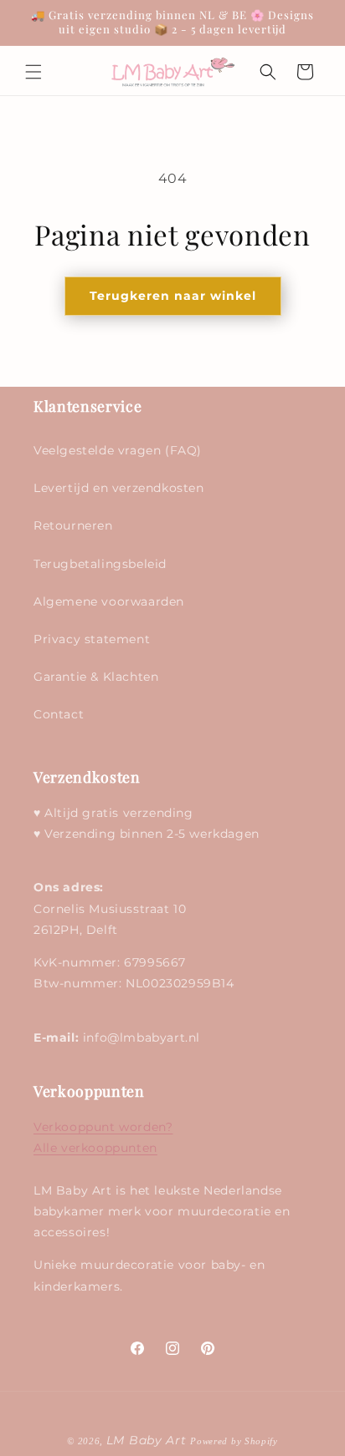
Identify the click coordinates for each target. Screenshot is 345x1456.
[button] (33, 71)
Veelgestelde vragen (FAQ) (117, 450)
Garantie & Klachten (95, 676)
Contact (58, 714)
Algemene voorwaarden (108, 601)
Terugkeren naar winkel (173, 295)
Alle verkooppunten (95, 1147)
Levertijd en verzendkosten (118, 487)
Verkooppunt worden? (102, 1126)
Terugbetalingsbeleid (100, 563)
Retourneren (73, 525)
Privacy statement (91, 639)
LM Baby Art (148, 1440)
